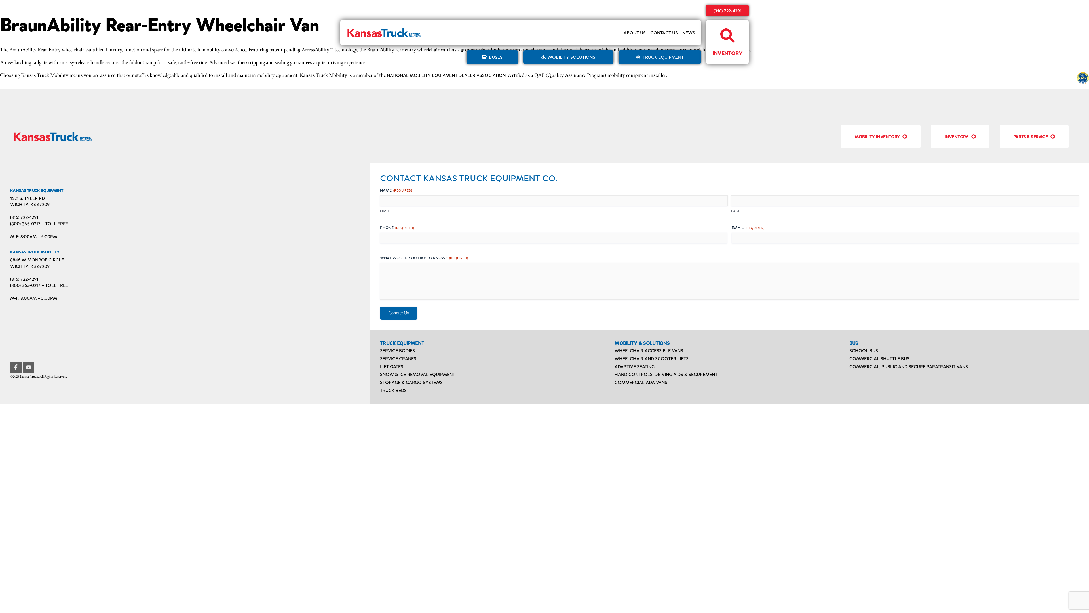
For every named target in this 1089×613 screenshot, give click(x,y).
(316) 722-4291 (728, 10)
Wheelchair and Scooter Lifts (652, 358)
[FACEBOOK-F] (16, 367)
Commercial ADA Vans (641, 382)
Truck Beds (393, 390)
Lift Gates (391, 366)
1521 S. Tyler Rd (27, 198)
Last (735, 210)
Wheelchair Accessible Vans (649, 350)
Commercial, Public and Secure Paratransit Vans (908, 366)
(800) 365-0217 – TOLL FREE (39, 223)
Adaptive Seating (635, 366)
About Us (635, 32)
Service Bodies (397, 350)
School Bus (863, 350)
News (688, 32)
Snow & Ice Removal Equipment (417, 374)
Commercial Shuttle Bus (879, 358)
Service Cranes (398, 358)
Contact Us (664, 32)
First (384, 210)
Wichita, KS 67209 (30, 204)
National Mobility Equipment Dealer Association (446, 75)
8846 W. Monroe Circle (37, 259)
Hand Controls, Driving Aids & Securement (666, 374)
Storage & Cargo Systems (411, 382)
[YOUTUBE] (28, 367)
